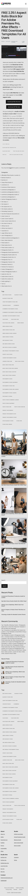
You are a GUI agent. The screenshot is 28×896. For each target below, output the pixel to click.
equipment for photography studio (11, 315)
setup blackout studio (8, 420)
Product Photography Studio (8, 271)
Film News (4, 201)
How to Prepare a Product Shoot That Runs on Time (13, 544)
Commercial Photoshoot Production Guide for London (13, 455)
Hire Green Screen (6, 223)
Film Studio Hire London (8, 322)
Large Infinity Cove (6, 233)
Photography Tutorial (6, 262)
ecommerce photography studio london (12, 312)
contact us (13, 135)
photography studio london (9, 392)
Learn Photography (6, 235)
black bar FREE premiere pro (9, 147)
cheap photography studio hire (10, 301)
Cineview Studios (7, 305)
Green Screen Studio (6, 218)
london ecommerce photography (9, 238)
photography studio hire (9, 385)
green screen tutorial (8, 336)
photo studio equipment (8, 403)
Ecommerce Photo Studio (7, 187)
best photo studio (7, 294)
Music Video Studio (6, 240)
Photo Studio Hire (5, 245)
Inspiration (4, 230)
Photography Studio (6, 250)
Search (3, 580)
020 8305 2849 (13, 133)
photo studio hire (7, 406)
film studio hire (15, 319)
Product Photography (6, 269)
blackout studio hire (8, 298)
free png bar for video (18, 151)
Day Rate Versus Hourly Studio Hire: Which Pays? (14, 485)
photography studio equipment (10, 382)
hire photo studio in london (10, 347)
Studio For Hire (5, 274)
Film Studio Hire (5, 206)
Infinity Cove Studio (6, 228)
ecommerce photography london (9, 192)
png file (4, 154)
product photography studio (10, 417)
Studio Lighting (5, 281)
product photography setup (9, 413)
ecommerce (4, 185)
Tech (2, 283)
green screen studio (7, 326)
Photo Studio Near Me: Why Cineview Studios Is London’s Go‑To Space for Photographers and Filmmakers (13, 641)
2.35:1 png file (6, 144)
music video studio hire (8, 364)
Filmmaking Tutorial (6, 211)
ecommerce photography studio (9, 194)
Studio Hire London (6, 279)
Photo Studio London (6, 247)
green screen (20, 322)
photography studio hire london (11, 389)
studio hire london (7, 424)
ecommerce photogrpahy (7, 197)
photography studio (7, 378)
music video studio (19, 361)
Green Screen (4, 216)
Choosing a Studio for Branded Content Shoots (13, 573)
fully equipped (13, 116)
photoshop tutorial (7, 396)
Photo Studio (4, 242)
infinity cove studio (7, 354)
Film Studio (4, 204)
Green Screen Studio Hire (7, 221)
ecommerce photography (7, 189)
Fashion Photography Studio (8, 199)
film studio (5, 319)
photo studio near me (19, 406)
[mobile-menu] (25, 4)
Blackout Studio (5, 177)
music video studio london (9, 375)
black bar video (6, 151)
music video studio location (9, 371)
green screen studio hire (9, 329)
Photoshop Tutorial (6, 264)
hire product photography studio (11, 350)
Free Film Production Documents (9, 213)
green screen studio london (9, 333)
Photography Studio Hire (7, 257)
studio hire (19, 420)
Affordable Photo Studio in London (10, 175)
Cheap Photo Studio (6, 182)
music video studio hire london (10, 368)
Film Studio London (6, 209)
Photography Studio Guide (8, 254)
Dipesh (2, 41)
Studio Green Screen (6, 276)
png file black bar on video (16, 154)
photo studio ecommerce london (11, 399)
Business (3, 180)
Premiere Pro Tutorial (14, 42)
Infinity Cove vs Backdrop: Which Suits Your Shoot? (12, 514)
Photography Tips (5, 259)
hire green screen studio (9, 343)
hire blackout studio (8, 340)
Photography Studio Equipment (9, 252)
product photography (8, 410)
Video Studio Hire (5, 286)
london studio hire (7, 361)
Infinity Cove (4, 226)
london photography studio (9, 357)
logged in (11, 168)
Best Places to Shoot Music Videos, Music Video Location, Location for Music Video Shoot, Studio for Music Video (13, 651)
